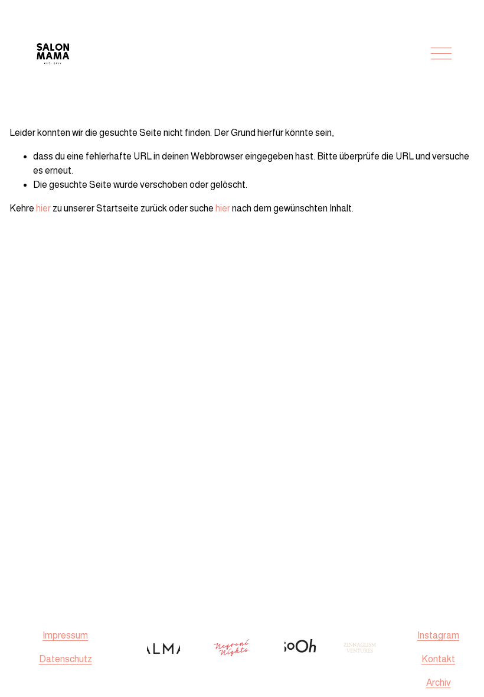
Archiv (438, 683)
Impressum (65, 635)
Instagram (438, 635)
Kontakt (438, 659)
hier (43, 208)
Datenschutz (65, 659)
